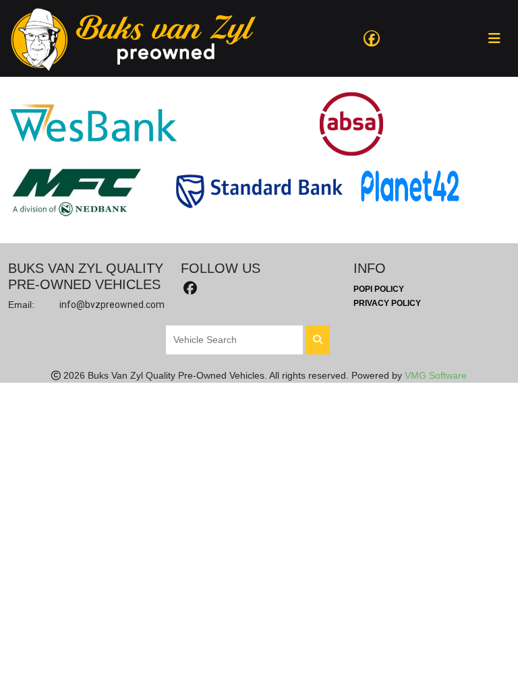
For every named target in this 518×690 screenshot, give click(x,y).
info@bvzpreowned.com (112, 304)
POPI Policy (378, 289)
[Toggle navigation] (494, 38)
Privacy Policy (387, 303)
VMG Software (436, 375)
